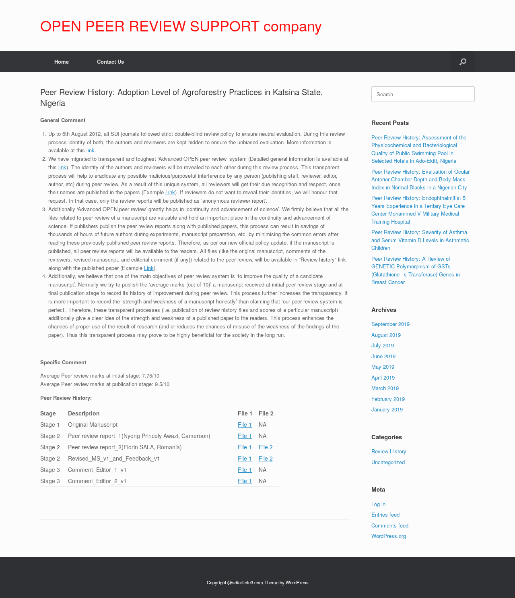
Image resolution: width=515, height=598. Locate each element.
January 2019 (387, 409)
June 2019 (383, 356)
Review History (388, 451)
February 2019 (388, 399)
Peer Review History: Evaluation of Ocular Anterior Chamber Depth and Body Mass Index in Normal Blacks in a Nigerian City (420, 179)
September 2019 (390, 324)
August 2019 (386, 334)
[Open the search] (463, 61)
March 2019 (385, 388)
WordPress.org (388, 536)
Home (61, 61)
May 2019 (382, 366)
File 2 (266, 447)
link (91, 150)
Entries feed (385, 514)
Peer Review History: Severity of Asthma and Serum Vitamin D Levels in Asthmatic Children (420, 239)
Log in (378, 504)
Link (170, 192)
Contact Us (110, 61)
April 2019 (383, 377)
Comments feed (389, 525)
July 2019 (382, 345)
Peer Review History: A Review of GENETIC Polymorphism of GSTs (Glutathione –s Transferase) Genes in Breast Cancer (415, 270)
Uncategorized (388, 462)
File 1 (245, 424)
